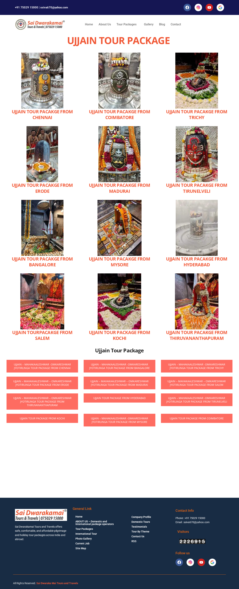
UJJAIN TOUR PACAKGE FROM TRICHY (196, 114)
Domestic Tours (140, 521)
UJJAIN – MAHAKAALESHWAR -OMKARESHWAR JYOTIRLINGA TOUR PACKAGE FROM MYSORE (119, 420)
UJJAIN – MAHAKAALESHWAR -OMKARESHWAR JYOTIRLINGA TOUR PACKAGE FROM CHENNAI (42, 366)
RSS (133, 541)
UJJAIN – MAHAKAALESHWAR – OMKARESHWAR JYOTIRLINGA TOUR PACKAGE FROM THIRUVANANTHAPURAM (42, 401)
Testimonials (139, 526)
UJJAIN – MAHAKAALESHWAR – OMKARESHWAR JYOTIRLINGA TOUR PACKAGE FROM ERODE (42, 383)
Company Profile (141, 516)
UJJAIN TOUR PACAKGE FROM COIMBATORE (119, 114)
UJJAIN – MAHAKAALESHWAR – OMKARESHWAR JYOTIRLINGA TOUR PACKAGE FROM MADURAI (119, 383)
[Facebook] (187, 7)
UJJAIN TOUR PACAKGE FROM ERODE (42, 188)
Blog (162, 24)
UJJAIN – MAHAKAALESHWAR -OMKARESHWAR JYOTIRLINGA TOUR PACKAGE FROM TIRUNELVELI (196, 399)
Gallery (148, 24)
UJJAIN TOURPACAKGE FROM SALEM (42, 335)
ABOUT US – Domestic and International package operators (94, 523)
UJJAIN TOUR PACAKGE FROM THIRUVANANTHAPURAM (196, 335)
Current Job (82, 543)
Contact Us (137, 536)
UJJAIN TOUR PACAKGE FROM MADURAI (119, 188)
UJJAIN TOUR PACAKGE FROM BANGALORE (42, 262)
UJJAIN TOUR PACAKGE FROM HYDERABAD (196, 262)
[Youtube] (209, 7)
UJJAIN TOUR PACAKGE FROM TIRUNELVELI (196, 188)
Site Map (80, 548)
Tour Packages (126, 24)
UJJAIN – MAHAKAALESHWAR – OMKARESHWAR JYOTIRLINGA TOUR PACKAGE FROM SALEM (196, 383)
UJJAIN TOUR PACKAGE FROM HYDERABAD (119, 398)
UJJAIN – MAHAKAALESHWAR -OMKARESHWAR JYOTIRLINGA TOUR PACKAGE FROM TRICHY (196, 366)
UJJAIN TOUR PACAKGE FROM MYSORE (119, 262)
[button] (127, 24)
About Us (105, 24)
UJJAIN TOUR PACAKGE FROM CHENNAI (42, 114)
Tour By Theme (140, 531)
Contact (176, 24)
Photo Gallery (83, 538)
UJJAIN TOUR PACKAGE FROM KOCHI (119, 335)
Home (89, 24)
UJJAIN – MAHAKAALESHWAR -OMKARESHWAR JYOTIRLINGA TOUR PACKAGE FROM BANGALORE (119, 366)
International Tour (86, 533)
